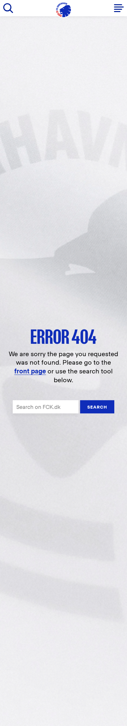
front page (30, 371)
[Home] (63, 10)
